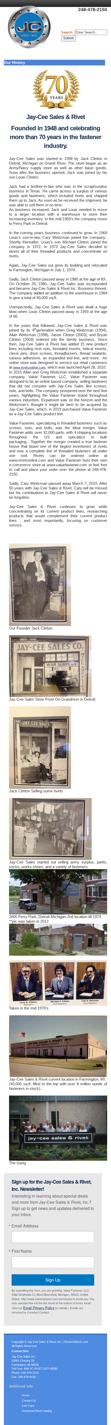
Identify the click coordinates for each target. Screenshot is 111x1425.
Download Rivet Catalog (37, 1410)
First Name (22, 1251)
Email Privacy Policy (38, 1307)
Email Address (25, 1226)
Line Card (28, 1405)
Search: (67, 32)
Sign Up (52, 1280)
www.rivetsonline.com (29, 367)
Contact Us (29, 1400)
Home (25, 1395)
